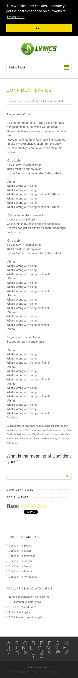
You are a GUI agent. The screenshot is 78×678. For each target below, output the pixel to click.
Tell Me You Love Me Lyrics (27, 617)
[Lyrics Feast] (39, 54)
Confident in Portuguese (23, 576)
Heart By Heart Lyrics (23, 607)
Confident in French (20, 561)
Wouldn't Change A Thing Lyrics (30, 596)
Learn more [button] (15, 17)
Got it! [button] (39, 28)
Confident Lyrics (20, 612)
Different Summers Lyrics (26, 602)
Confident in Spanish (21, 545)
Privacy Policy (13, 671)
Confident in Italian (20, 550)
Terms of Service (48, 671)
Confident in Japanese (22, 556)
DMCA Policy (30, 671)
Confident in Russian (21, 571)
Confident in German (21, 566)
